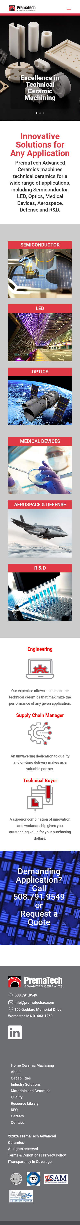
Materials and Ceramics (30, 1091)
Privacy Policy (54, 1155)
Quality (17, 1097)
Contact (17, 1122)
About (16, 1072)
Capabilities (21, 1078)
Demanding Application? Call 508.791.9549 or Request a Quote (39, 896)
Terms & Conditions (24, 1155)
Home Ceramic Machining (32, 1065)
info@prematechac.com (34, 1002)
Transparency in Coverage (30, 1161)
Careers (17, 1116)
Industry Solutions (26, 1084)
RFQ (14, 1110)
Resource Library (25, 1103)
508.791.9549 (26, 995)
